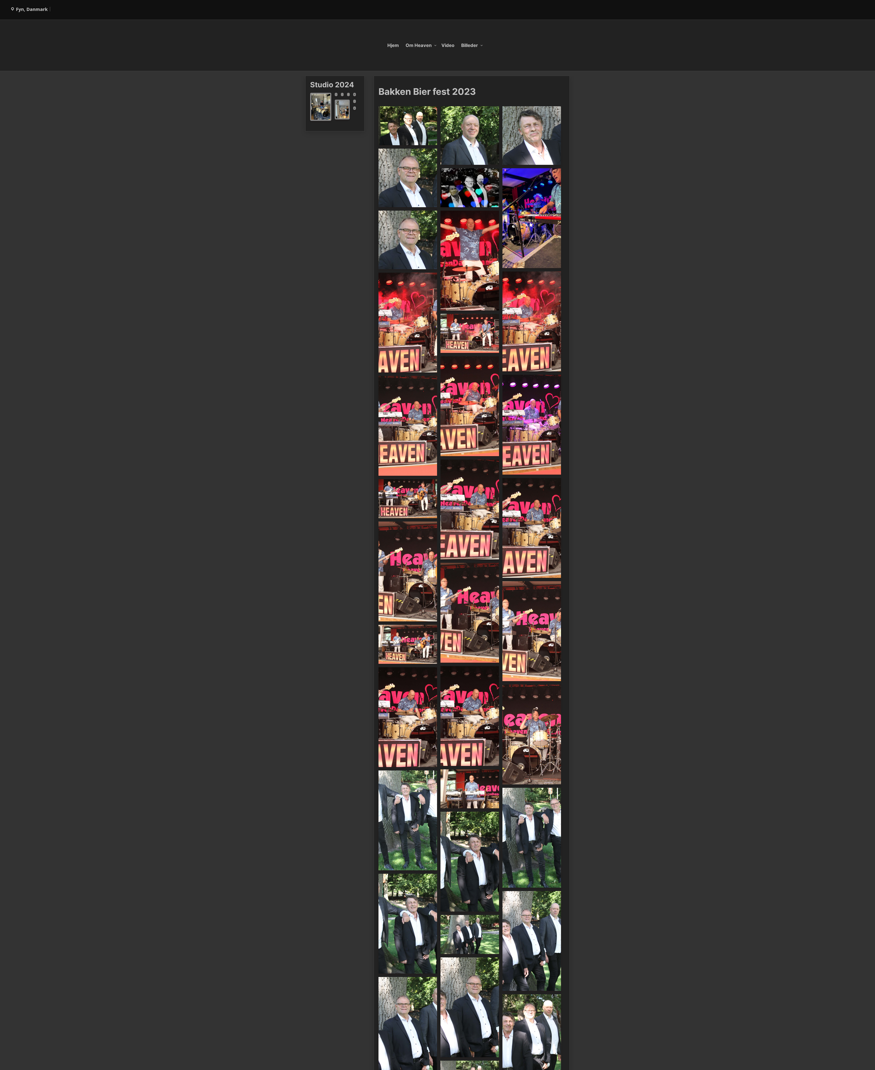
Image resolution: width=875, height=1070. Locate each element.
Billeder (469, 45)
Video (447, 45)
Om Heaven (419, 45)
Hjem (393, 45)
